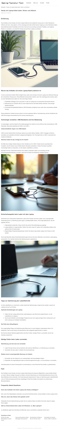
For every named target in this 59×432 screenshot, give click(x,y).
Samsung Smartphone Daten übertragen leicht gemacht (22, 418)
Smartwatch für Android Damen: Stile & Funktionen (50, 418)
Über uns (35, 3)
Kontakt (42, 3)
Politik (47, 3)
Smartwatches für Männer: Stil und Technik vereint (36, 418)
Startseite (28, 3)
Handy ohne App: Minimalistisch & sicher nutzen (6, 419)
